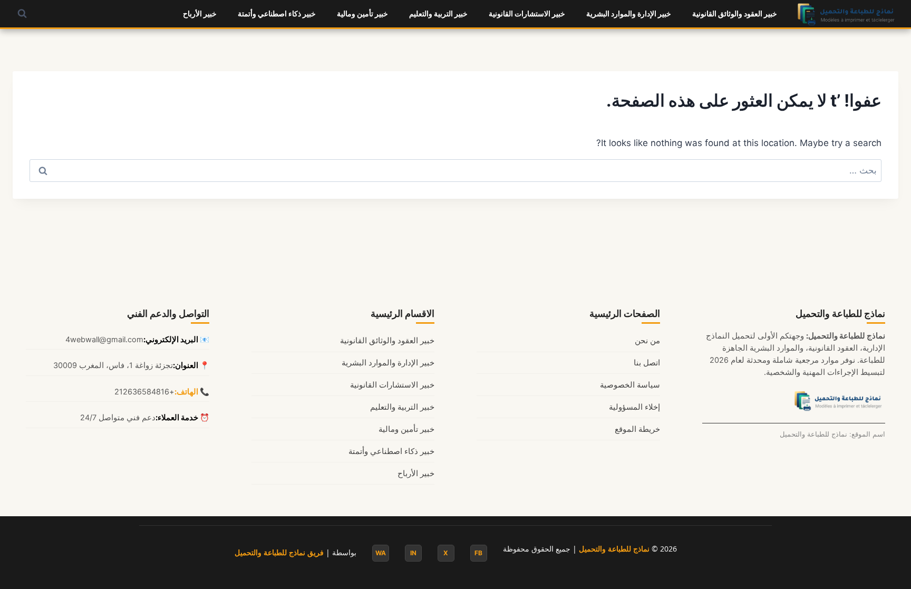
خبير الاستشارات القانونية (527, 13)
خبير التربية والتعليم (438, 13)
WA (380, 553)
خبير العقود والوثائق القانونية (734, 13)
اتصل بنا (647, 363)
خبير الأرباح (200, 13)
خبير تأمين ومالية (362, 13)
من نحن (647, 340)
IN (413, 553)
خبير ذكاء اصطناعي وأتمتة (277, 13)
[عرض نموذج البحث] (22, 13)
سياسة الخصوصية (630, 385)
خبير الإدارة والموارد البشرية (628, 13)
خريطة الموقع (637, 429)
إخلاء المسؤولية (634, 407)
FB (478, 553)
